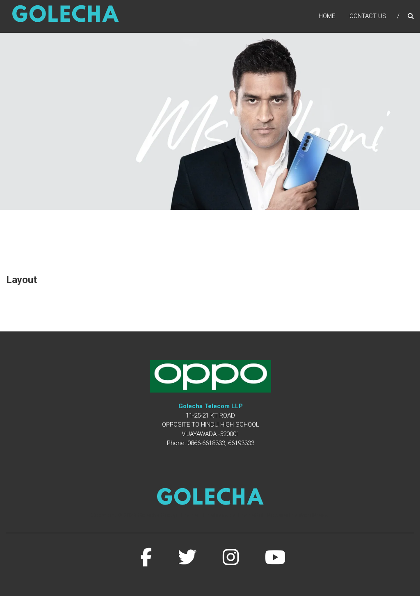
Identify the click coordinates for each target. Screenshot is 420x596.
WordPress (313, 515)
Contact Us (367, 16)
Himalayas (214, 515)
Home (327, 16)
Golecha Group (157, 515)
